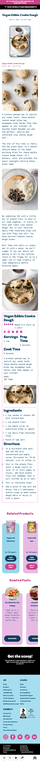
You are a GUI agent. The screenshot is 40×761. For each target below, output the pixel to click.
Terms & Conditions (10, 722)
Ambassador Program (27, 698)
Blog (21, 684)
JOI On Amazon (8, 698)
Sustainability (25, 693)
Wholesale (7, 716)
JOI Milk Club (7, 693)
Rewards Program (26, 695)
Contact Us (7, 713)
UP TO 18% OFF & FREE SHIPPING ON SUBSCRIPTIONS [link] (20, 2)
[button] (22, 758)
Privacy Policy (8, 725)
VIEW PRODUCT (10, 558)
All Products (7, 690)
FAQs (22, 704)
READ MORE (12, 638)
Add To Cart (10, 566)
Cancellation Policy (10, 730)
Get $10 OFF (7, 719)
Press (5, 727)
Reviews (23, 687)
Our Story (23, 690)
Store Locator (8, 695)
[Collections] (16, 758)
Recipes (6, 687)
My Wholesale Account (11, 704)
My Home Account (9, 701)
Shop (5, 684)
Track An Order (25, 701)
